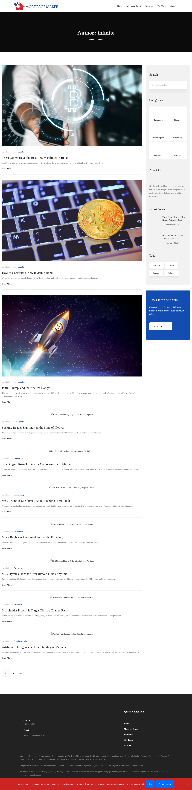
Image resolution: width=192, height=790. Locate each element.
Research (18, 568)
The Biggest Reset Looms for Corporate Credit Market (36, 464)
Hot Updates (19, 152)
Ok (150, 784)
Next (21, 673)
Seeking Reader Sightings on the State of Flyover (33, 427)
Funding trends (20, 641)
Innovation (18, 458)
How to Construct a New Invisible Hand (27, 272)
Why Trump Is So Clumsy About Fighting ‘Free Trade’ (37, 500)
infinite (7, 152)
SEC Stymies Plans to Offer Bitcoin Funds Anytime (34, 573)
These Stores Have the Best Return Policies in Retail (35, 157)
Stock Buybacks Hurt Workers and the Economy (32, 537)
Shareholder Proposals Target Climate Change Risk (34, 610)
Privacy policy (165, 784)
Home (91, 40)
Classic (172, 265)
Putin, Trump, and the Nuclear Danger (26, 388)
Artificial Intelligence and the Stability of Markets (34, 647)
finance (156, 273)
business (156, 265)
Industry (171, 273)
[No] (188, 784)
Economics (18, 531)
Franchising (19, 495)
